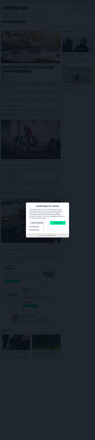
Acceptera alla (57, 223)
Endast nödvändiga (37, 223)
